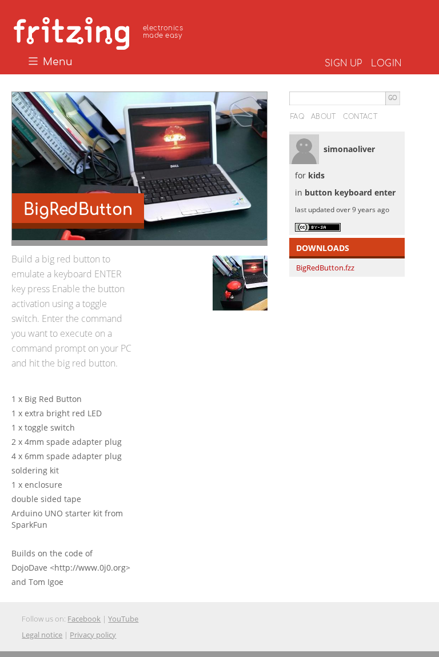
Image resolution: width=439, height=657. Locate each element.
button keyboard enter (350, 192)
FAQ (297, 116)
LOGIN (386, 63)
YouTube (123, 619)
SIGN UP (343, 63)
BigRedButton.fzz (325, 267)
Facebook (84, 619)
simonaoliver (349, 149)
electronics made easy (163, 32)
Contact (360, 116)
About (323, 116)
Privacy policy (93, 635)
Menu (56, 62)
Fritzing (100, 31)
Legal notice (42, 635)
